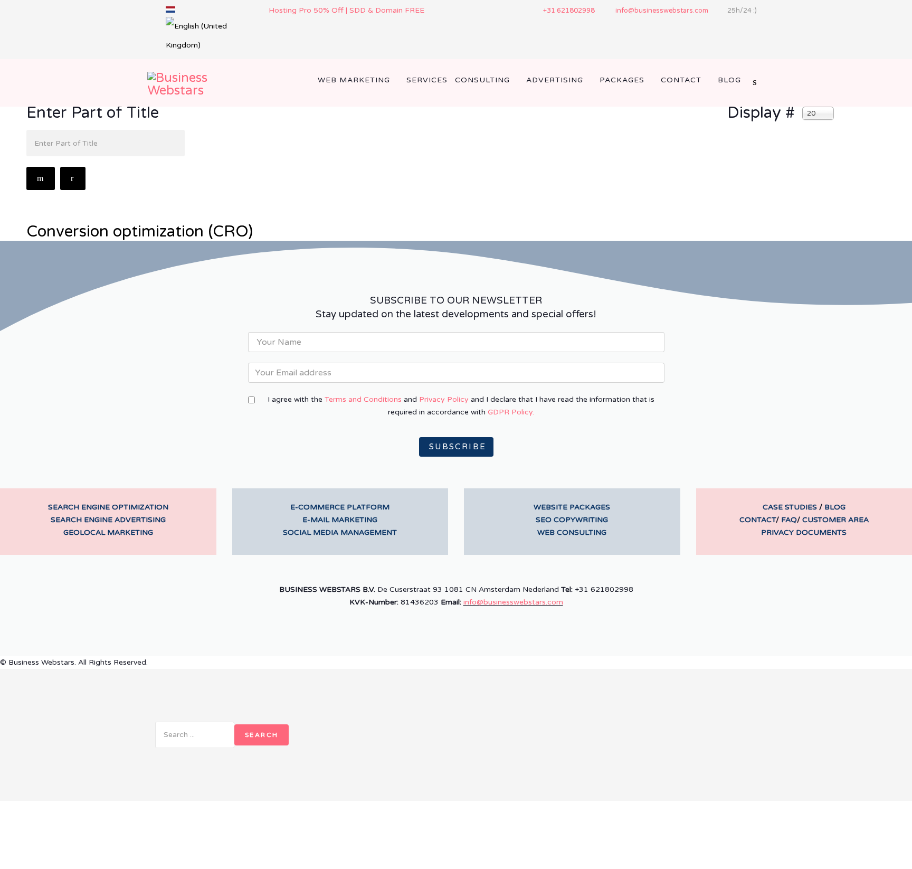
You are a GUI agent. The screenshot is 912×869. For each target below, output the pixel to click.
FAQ (789, 519)
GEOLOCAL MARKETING (108, 532)
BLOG (835, 507)
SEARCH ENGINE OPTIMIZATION (108, 507)
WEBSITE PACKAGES (572, 507)
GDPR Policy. (511, 412)
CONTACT (757, 519)
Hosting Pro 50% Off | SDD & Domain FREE (346, 10)
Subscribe (456, 446)
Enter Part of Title (94, 113)
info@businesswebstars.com (661, 10)
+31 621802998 (569, 10)
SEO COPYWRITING (572, 519)
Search (261, 735)
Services (427, 79)
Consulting (482, 79)
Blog (729, 79)
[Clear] (72, 178)
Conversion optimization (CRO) (139, 231)
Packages (622, 79)
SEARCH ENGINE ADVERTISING (108, 519)
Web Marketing (354, 79)
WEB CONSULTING (571, 532)
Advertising (554, 79)
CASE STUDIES (790, 507)
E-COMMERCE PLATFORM (340, 507)
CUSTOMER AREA (835, 519)
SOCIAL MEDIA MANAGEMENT (340, 532)
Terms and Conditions (363, 399)
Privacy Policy (444, 399)
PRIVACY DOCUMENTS (804, 532)
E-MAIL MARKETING (339, 519)
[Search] (40, 178)
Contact (681, 79)
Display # (761, 113)
